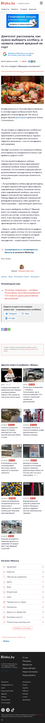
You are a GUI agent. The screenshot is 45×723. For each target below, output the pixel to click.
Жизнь (4, 370)
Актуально (26, 682)
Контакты (4, 671)
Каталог (14, 9)
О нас (25, 658)
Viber (27, 314)
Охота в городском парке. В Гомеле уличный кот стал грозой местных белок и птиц (11, 432)
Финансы (4, 682)
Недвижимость (7, 685)
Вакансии (27, 665)
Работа (25, 691)
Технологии (5, 700)
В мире (25, 694)
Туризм (25, 688)
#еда (10, 277)
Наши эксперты (30, 672)
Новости (5, 9)
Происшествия (7, 691)
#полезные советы (21, 277)
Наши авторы (29, 668)
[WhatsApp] (34, 61)
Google (11, 318)
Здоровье (26, 700)
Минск (25, 685)
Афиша (4, 694)
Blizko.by (38, 715)
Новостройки (29, 675)
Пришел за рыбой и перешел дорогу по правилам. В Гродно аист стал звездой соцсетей (10, 544)
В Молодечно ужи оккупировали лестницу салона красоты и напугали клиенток (9, 468)
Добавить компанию (22, 628)
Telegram (12, 314)
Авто (26, 370)
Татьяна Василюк (26, 270)
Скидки (23, 9)
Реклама (26, 661)
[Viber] (32, 61)
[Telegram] (29, 61)
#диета (4, 277)
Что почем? (5, 703)
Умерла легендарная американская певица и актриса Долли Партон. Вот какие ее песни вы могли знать (11, 392)
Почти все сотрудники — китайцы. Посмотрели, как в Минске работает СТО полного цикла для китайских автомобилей (33, 394)
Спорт (24, 697)
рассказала (21, 117)
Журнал (32, 9)
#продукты (35, 277)
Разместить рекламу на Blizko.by (13, 637)
